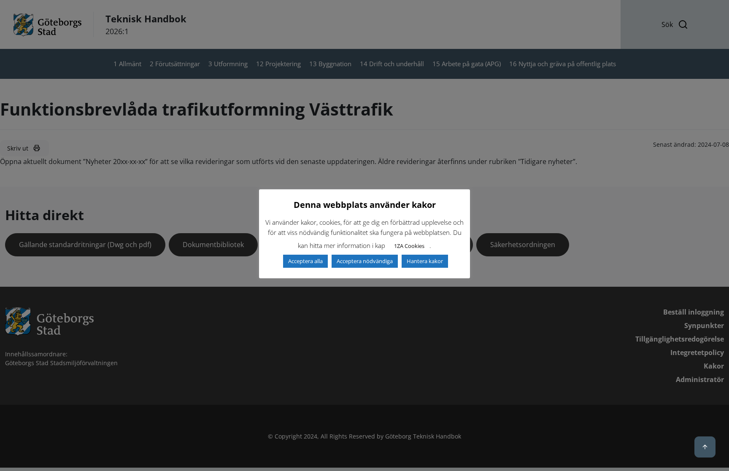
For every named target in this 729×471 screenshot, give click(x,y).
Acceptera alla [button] (305, 261)
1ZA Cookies (409, 246)
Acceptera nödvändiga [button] (365, 261)
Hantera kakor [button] (425, 261)
